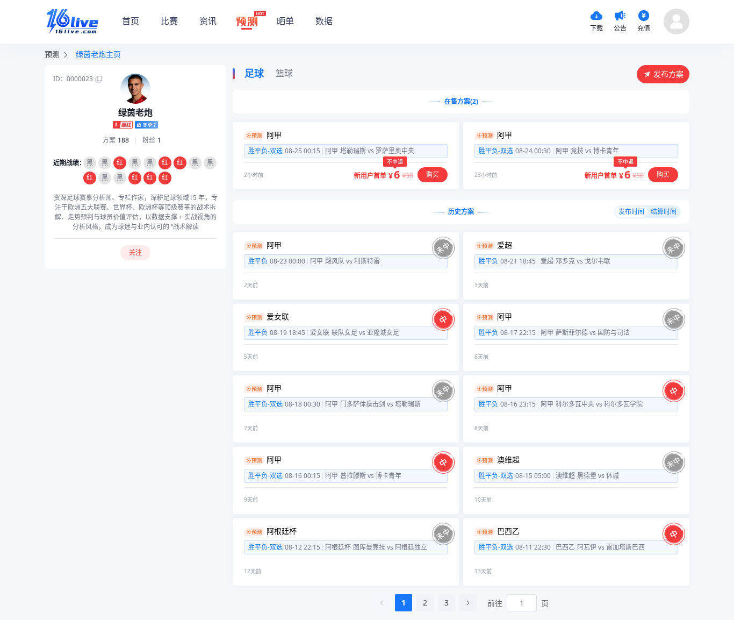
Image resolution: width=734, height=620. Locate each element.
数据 (324, 21)
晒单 (285, 21)
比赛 (169, 21)
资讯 (208, 21)
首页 (130, 21)
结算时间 (664, 211)
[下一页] (468, 602)
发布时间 (631, 211)
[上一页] (382, 602)
